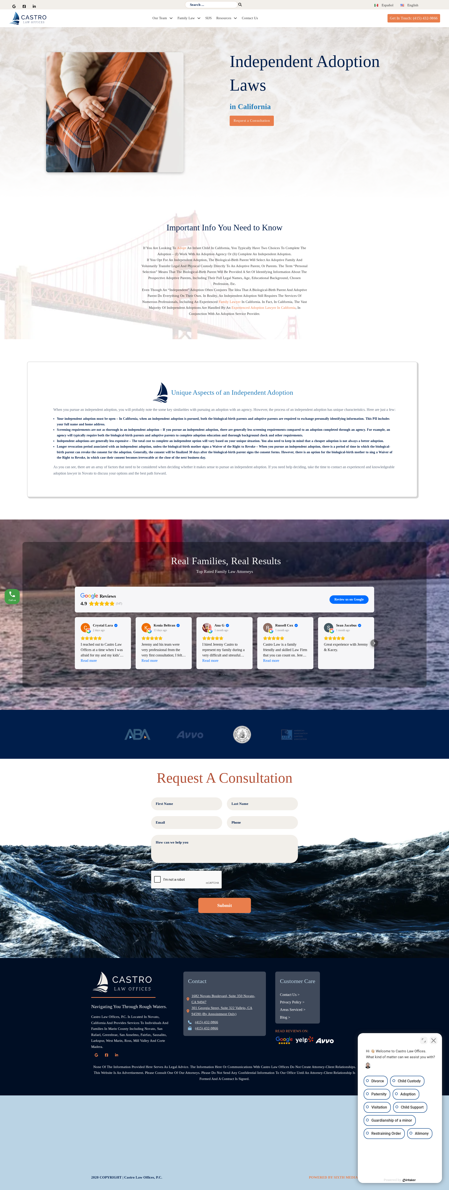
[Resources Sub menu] (235, 18)
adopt (182, 248)
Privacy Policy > (292, 1002)
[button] (75, 643)
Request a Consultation (252, 120)
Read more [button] (89, 661)
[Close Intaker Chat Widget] (433, 1040)
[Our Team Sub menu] (171, 18)
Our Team (159, 18)
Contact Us (250, 18)
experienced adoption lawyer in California (264, 307)
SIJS (208, 18)
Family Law (186, 18)
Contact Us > (290, 995)
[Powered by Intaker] (409, 1180)
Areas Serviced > (292, 1010)
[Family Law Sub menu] (199, 18)
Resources (223, 18)
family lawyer (230, 302)
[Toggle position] (423, 1040)
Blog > (285, 1017)
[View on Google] (85, 627)
